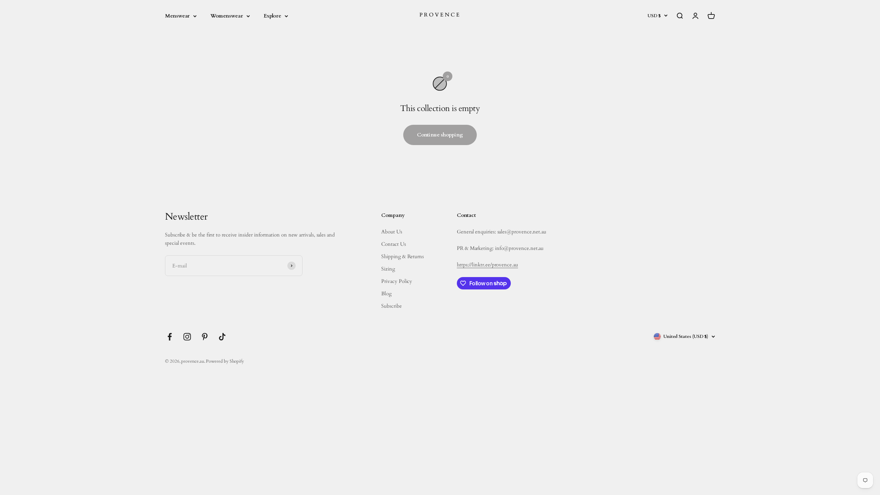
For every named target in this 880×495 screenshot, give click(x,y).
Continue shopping (440, 134)
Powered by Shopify (225, 361)
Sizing (388, 268)
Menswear (177, 15)
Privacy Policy (396, 281)
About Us (391, 231)
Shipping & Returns (402, 256)
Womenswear (226, 15)
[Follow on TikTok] (222, 336)
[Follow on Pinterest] (204, 336)
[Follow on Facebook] (169, 336)
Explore (272, 15)
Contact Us (393, 244)
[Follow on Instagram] (187, 336)
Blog (386, 293)
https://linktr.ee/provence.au (487, 264)
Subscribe (391, 305)
